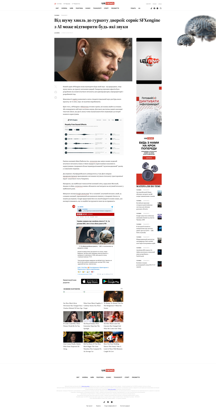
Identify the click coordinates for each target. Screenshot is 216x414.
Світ (57, 8)
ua (139, 8)
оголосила (93, 161)
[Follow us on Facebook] (154, 8)
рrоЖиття (115, 8)
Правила (98, 406)
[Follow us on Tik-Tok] (151, 8)
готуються (79, 186)
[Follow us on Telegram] (157, 8)
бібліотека (85, 107)
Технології (97, 8)
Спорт (106, 8)
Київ (71, 8)
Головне (56, 15)
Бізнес (88, 8)
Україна (64, 8)
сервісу (75, 99)
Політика (79, 8)
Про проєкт (89, 406)
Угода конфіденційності (110, 406)
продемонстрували (70, 176)
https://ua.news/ (86, 386)
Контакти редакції (125, 406)
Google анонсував (82, 194)
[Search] (161, 8)
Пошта (133, 8)
